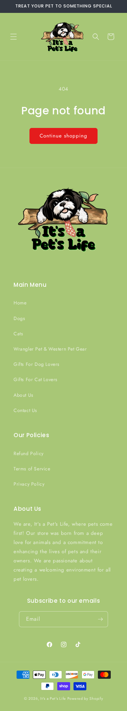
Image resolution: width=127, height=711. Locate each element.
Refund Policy (29, 453)
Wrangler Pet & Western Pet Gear (50, 348)
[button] (13, 36)
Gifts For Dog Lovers (37, 364)
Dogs (19, 318)
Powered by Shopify (85, 698)
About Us (24, 395)
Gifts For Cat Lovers (36, 379)
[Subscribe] (100, 619)
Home (20, 302)
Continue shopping (63, 135)
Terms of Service (32, 468)
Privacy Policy (29, 484)
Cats (18, 333)
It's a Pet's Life (53, 698)
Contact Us (25, 410)
